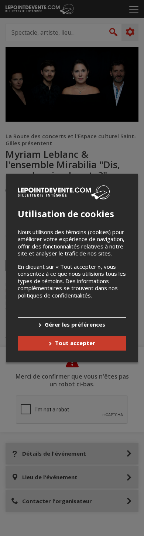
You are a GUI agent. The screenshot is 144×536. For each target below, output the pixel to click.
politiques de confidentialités (54, 295)
